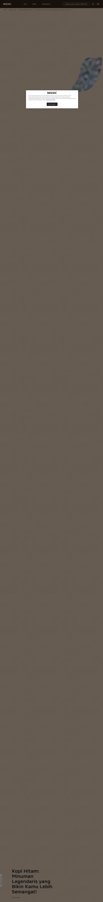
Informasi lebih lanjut (50, 99)
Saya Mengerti (52, 104)
